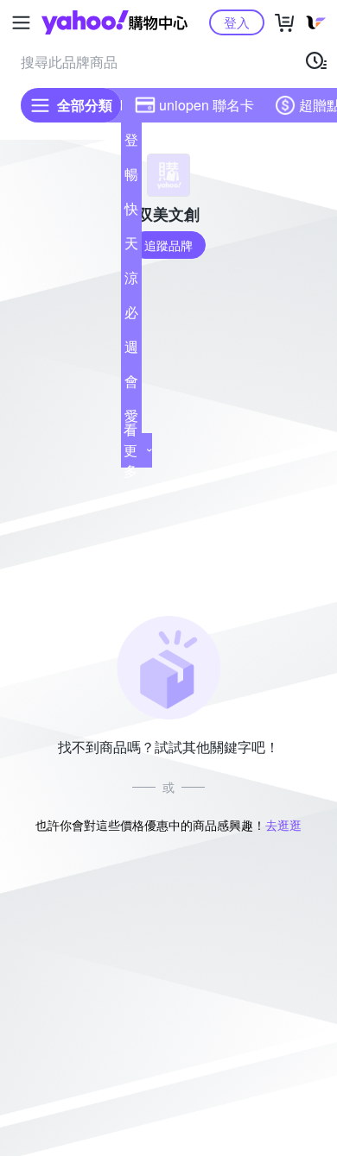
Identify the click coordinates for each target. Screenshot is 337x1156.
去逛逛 (283, 824)
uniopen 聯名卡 (206, 105)
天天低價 (131, 247)
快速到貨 (131, 212)
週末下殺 (131, 350)
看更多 (130, 450)
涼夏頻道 (131, 281)
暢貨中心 (131, 178)
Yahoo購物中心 (114, 22)
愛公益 (131, 419)
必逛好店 (131, 316)
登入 (237, 22)
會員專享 (131, 385)
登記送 (131, 143)
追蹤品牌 (168, 245)
